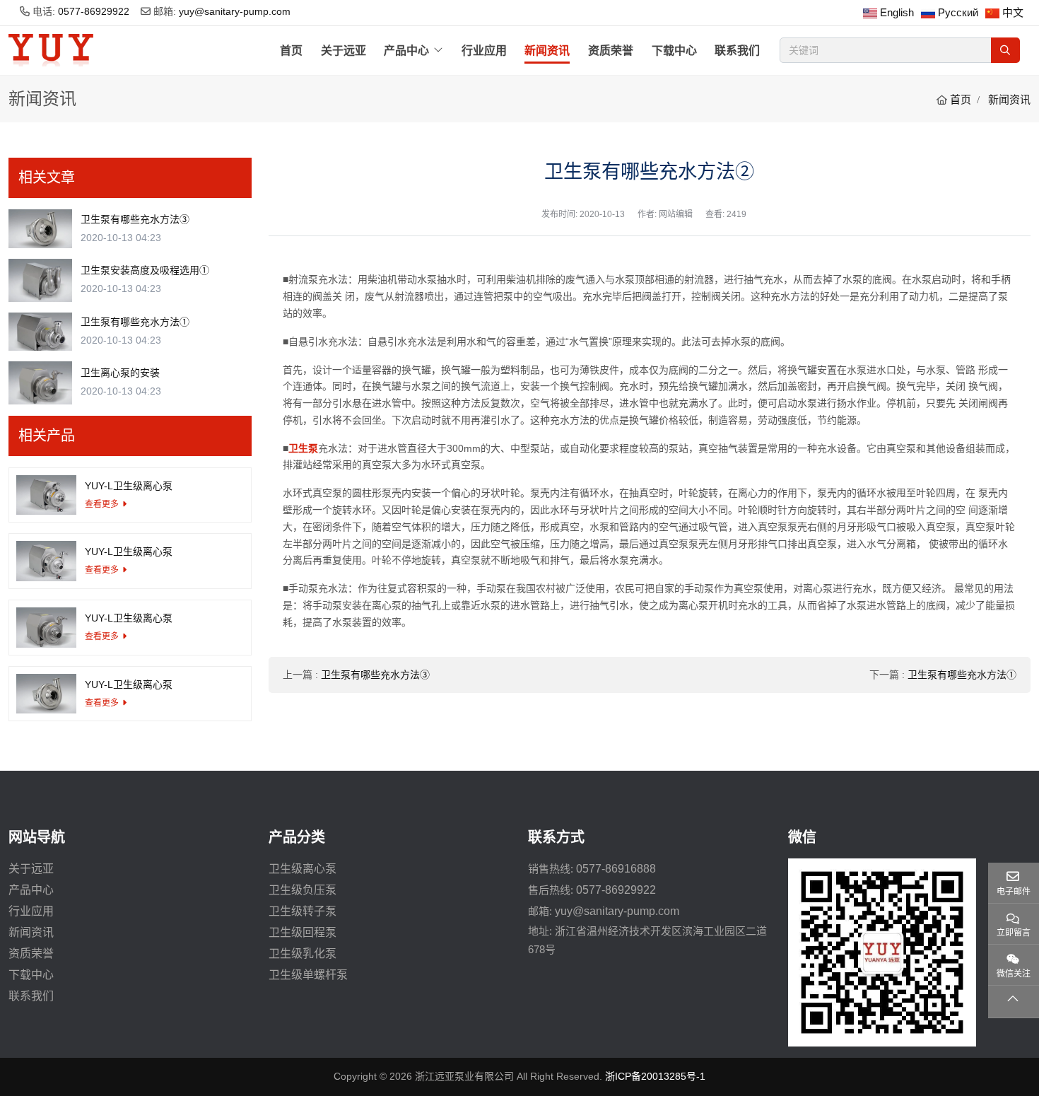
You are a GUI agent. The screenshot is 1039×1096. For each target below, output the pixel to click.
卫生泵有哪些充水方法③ (375, 674)
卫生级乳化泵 (302, 954)
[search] (1005, 50)
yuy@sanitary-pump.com (234, 11)
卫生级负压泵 (302, 890)
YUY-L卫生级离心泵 (128, 485)
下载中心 (674, 51)
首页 (291, 51)
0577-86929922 (93, 11)
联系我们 (737, 51)
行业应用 (484, 51)
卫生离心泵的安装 (120, 372)
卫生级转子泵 (302, 911)
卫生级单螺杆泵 (308, 975)
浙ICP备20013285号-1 (655, 1076)
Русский (958, 12)
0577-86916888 (616, 869)
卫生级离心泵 (302, 869)
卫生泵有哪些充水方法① (962, 674)
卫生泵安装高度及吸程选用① (145, 270)
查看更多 (102, 504)
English (897, 12)
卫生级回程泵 (302, 932)
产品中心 (406, 51)
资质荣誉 (610, 51)
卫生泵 (303, 448)
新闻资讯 (547, 51)
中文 (1012, 12)
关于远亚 (343, 51)
